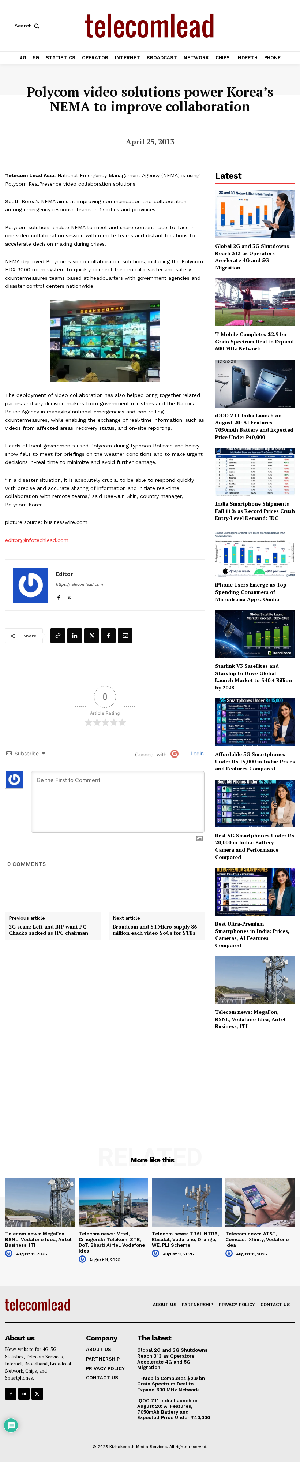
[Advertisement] (255, 1078)
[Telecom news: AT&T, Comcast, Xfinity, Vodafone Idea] (260, 1202)
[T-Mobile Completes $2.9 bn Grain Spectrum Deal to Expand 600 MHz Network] (255, 302)
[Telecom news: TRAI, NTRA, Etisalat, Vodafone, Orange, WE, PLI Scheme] (187, 1202)
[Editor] (30, 585)
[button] (28, 26)
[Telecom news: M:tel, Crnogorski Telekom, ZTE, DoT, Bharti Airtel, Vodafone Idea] (114, 1202)
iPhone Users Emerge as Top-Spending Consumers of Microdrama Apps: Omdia (252, 591)
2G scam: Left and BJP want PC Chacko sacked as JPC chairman (48, 930)
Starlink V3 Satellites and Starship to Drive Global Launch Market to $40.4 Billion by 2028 (253, 676)
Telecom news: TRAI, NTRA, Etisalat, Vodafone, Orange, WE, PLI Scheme (185, 1239)
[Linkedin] (74, 635)
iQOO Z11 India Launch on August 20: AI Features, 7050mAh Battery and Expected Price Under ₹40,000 (254, 426)
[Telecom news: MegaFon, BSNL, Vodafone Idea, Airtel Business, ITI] (255, 980)
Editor (64, 573)
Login (196, 753)
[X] (69, 596)
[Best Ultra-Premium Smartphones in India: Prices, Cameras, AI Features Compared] (255, 892)
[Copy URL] (57, 635)
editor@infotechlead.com (36, 540)
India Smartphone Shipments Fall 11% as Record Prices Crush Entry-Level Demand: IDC (255, 510)
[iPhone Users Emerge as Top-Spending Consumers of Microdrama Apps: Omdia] (255, 553)
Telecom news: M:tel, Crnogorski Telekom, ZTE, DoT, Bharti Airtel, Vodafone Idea (112, 1242)
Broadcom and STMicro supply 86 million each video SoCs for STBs (155, 930)
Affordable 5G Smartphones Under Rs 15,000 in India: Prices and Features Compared (255, 761)
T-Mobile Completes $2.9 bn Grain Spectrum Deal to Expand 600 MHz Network (254, 341)
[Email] (125, 635)
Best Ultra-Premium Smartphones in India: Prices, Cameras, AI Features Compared (252, 934)
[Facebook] (58, 596)
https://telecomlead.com (79, 584)
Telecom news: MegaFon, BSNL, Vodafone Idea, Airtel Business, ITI (250, 1019)
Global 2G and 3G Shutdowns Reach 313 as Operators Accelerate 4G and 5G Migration (252, 256)
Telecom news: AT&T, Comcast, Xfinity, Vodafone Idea (257, 1239)
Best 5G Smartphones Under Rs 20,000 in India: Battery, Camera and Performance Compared (254, 846)
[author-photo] (10, 1254)
